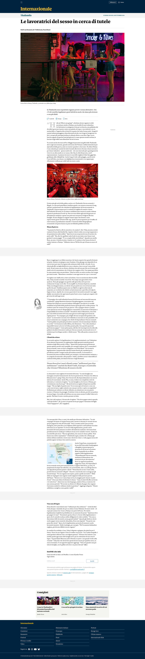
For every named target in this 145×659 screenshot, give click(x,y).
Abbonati (59, 575)
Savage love (95, 631)
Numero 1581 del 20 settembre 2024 (113, 15)
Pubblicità (59, 634)
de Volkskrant (37, 30)
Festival (23, 637)
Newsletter (59, 644)
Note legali (86, 655)
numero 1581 (67, 573)
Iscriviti (92, 561)
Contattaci (24, 631)
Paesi (57, 637)
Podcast (93, 628)
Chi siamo (24, 628)
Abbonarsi (113, 2)
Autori (58, 641)
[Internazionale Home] (28, 623)
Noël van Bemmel (26, 30)
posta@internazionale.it (77, 569)
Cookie (92, 655)
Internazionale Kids (97, 637)
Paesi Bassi (46, 30)
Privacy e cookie (26, 641)
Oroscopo (59, 631)
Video (22, 644)
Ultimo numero (96, 634)
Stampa (59, 118)
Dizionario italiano (62, 628)
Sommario (24, 634)
